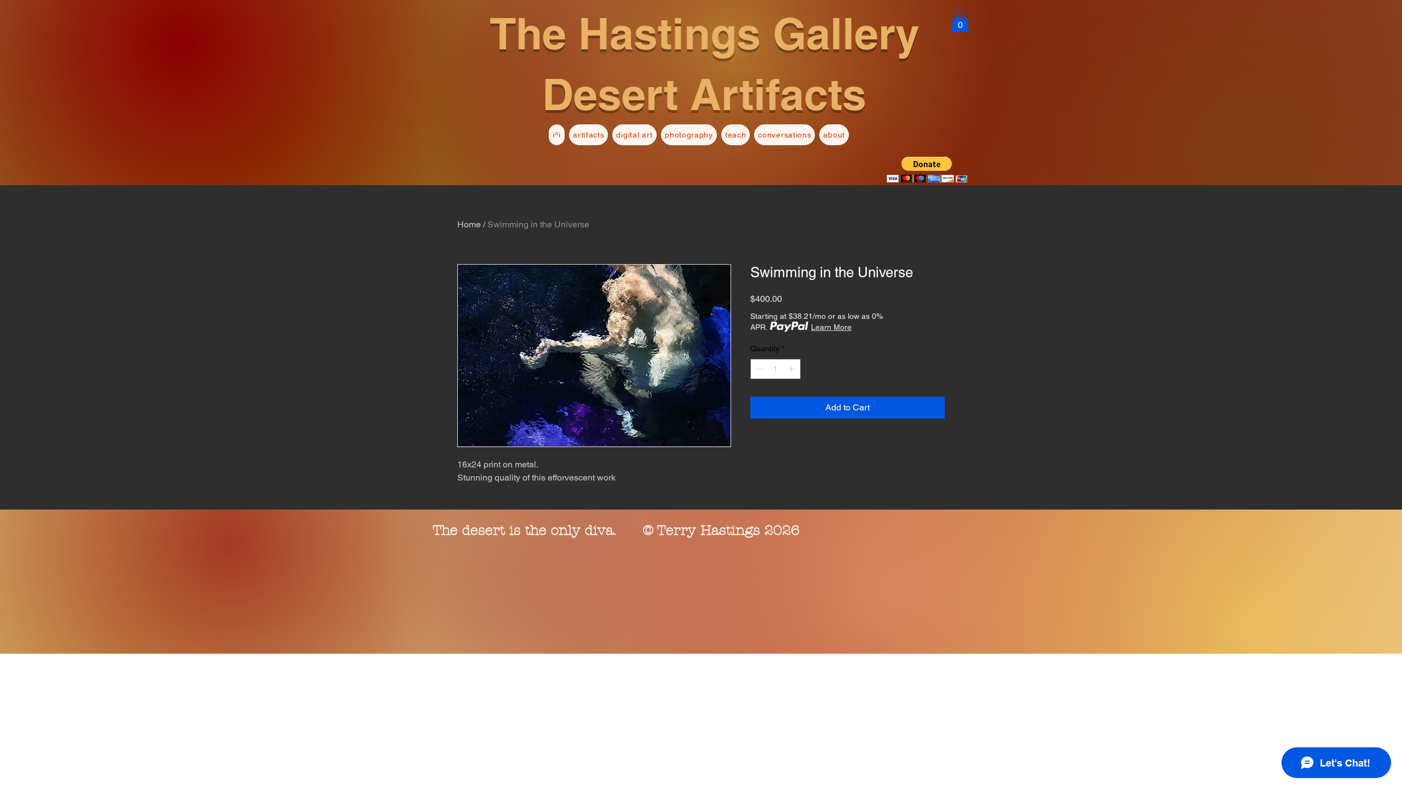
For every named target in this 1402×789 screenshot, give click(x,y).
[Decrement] (759, 369)
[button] (960, 21)
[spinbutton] (775, 369)
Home (469, 224)
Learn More (831, 327)
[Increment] (792, 369)
